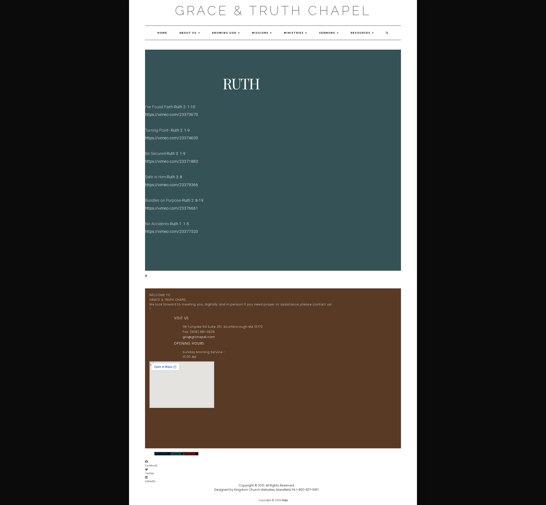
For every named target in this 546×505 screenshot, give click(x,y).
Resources (361, 32)
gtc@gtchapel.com (199, 337)
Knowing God (225, 32)
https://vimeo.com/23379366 (171, 184)
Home (162, 32)
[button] (194, 464)
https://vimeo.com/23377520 (171, 231)
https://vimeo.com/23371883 (171, 161)
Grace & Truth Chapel (273, 10)
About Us (188, 32)
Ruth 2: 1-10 (184, 106)
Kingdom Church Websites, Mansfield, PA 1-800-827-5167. (276, 490)
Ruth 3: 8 (174, 176)
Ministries (294, 32)
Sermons (327, 32)
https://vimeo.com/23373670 (171, 114)
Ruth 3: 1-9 (180, 130)
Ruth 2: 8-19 (192, 200)
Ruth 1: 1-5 (179, 223)
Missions (261, 32)
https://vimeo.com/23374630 (171, 137)
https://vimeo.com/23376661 (171, 208)
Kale (285, 500)
